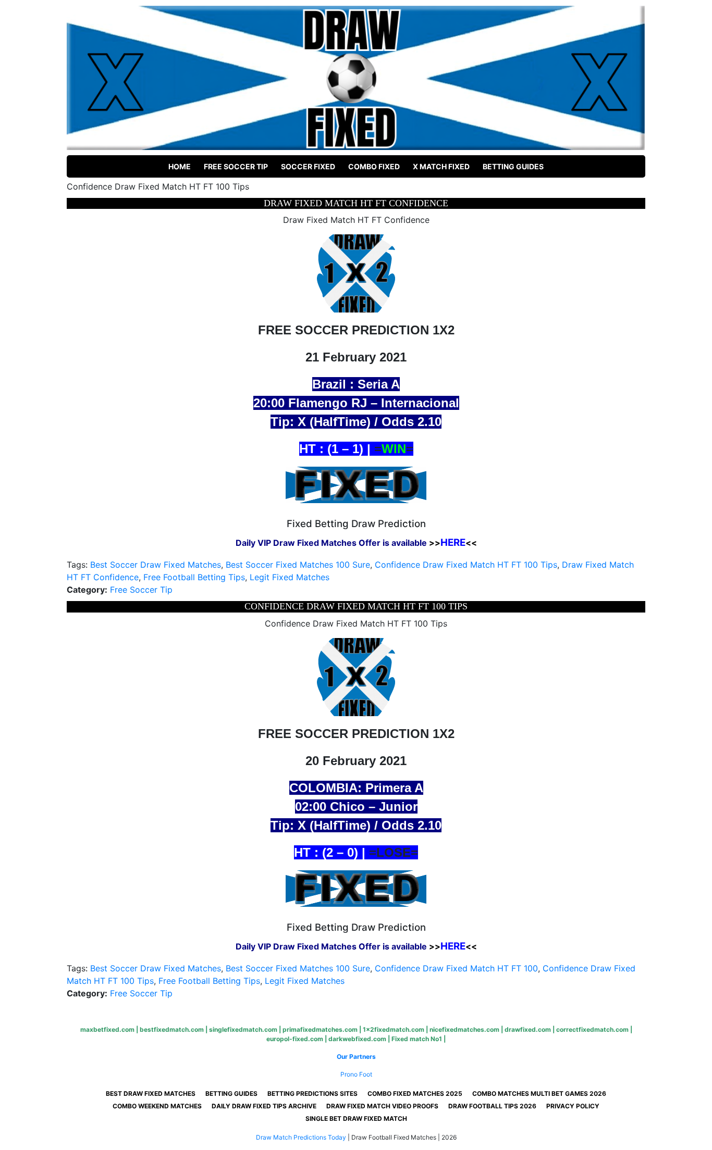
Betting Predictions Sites (312, 1093)
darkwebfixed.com (357, 1039)
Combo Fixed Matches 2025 (414, 1093)
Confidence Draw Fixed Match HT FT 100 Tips (466, 564)
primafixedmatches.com (320, 1029)
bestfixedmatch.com (172, 1029)
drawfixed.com (528, 1029)
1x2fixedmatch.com (393, 1029)
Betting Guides (513, 166)
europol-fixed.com (294, 1039)
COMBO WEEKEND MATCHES (157, 1106)
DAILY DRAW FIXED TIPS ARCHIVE (264, 1106)
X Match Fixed (441, 166)
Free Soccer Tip (236, 166)
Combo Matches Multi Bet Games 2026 (539, 1093)
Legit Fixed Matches (289, 577)
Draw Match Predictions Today (301, 1137)
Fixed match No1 (416, 1039)
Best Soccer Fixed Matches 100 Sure (298, 564)
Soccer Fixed (308, 166)
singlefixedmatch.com (243, 1029)
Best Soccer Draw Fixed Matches (155, 564)
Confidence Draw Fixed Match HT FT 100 (456, 968)
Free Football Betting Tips (194, 577)
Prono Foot (356, 1074)
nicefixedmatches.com (464, 1029)
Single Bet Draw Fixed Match (356, 1118)
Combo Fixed (374, 166)
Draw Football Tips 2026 (492, 1106)
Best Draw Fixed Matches (150, 1093)
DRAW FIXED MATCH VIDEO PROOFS (382, 1106)
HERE (452, 542)
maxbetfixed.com (107, 1029)
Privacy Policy (572, 1106)
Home (179, 166)
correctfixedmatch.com (592, 1029)
